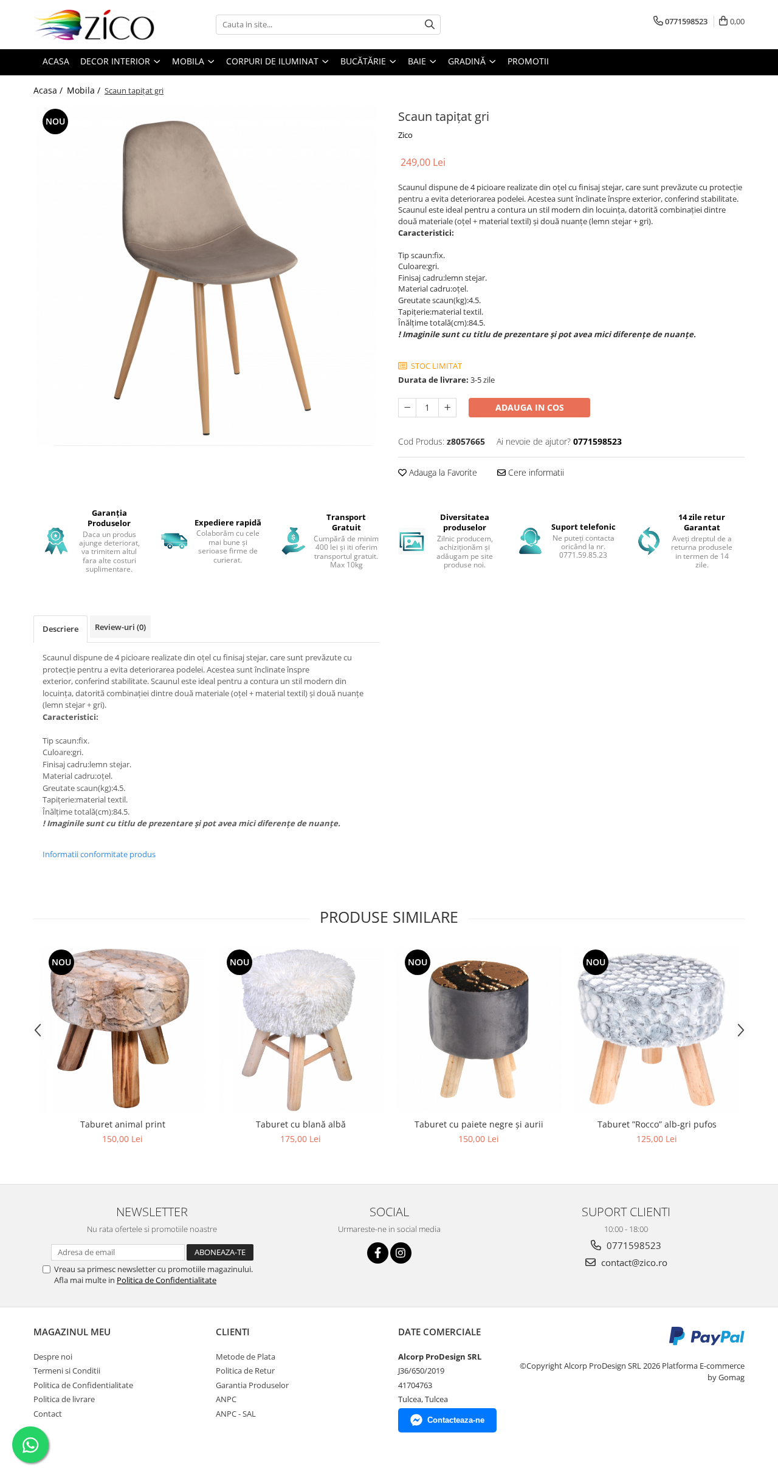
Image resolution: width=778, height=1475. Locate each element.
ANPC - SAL (236, 1413)
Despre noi (52, 1356)
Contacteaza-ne (455, 1420)
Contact (47, 1413)
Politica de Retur (245, 1370)
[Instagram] (400, 1253)
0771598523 (632, 1245)
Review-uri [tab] (120, 626)
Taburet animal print (122, 1124)
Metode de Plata (245, 1356)
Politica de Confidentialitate (166, 1280)
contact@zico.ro (633, 1262)
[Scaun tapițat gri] (206, 276)
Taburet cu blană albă (301, 1124)
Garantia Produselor (252, 1385)
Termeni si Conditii (66, 1370)
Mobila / (85, 90)
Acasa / (49, 90)
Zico (405, 134)
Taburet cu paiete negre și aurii (479, 1124)
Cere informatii (535, 472)
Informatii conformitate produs (99, 854)
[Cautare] (430, 25)
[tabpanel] (206, 276)
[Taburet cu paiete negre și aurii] (479, 1029)
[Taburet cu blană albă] (301, 1029)
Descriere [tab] (60, 628)
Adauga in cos (529, 407)
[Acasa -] (94, 24)
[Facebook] (377, 1253)
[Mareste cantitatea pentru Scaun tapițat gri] (447, 407)
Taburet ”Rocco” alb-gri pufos (657, 1124)
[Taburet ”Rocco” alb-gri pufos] (657, 1029)
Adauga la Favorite (442, 472)
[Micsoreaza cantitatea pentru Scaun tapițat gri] (407, 407)
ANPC (226, 1399)
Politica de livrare (64, 1399)
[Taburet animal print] (122, 1029)
